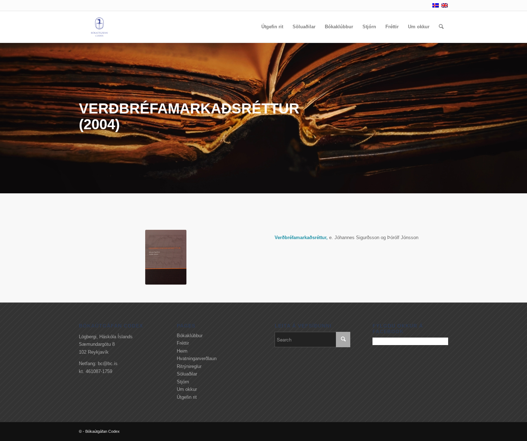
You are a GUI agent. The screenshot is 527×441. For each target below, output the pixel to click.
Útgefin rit (187, 397)
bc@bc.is (108, 363)
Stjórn (183, 381)
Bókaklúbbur (190, 335)
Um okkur (187, 389)
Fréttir (183, 343)
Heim (182, 351)
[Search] (441, 27)
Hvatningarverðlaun (197, 358)
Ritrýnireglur (189, 366)
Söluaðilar (187, 374)
